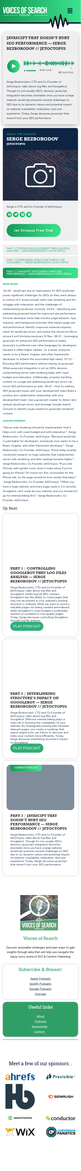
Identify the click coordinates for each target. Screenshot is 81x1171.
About (40, 1016)
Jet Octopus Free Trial (33, 230)
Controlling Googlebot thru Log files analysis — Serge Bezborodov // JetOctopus (38, 250)
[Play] (13, 66)
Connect (39, 1032)
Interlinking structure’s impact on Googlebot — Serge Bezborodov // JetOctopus (37, 261)
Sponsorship (39, 1026)
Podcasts (40, 1021)
